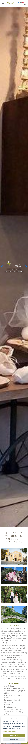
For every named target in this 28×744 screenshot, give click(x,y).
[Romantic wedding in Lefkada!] (14, 556)
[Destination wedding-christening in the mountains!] (14, 595)
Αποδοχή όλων (14, 735)
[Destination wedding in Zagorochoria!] (14, 614)
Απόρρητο (24, 742)
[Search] (25, 4)
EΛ (20, 2)
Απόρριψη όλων (14, 739)
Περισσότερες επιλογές (9, 731)
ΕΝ (24, 2)
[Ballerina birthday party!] (14, 575)
